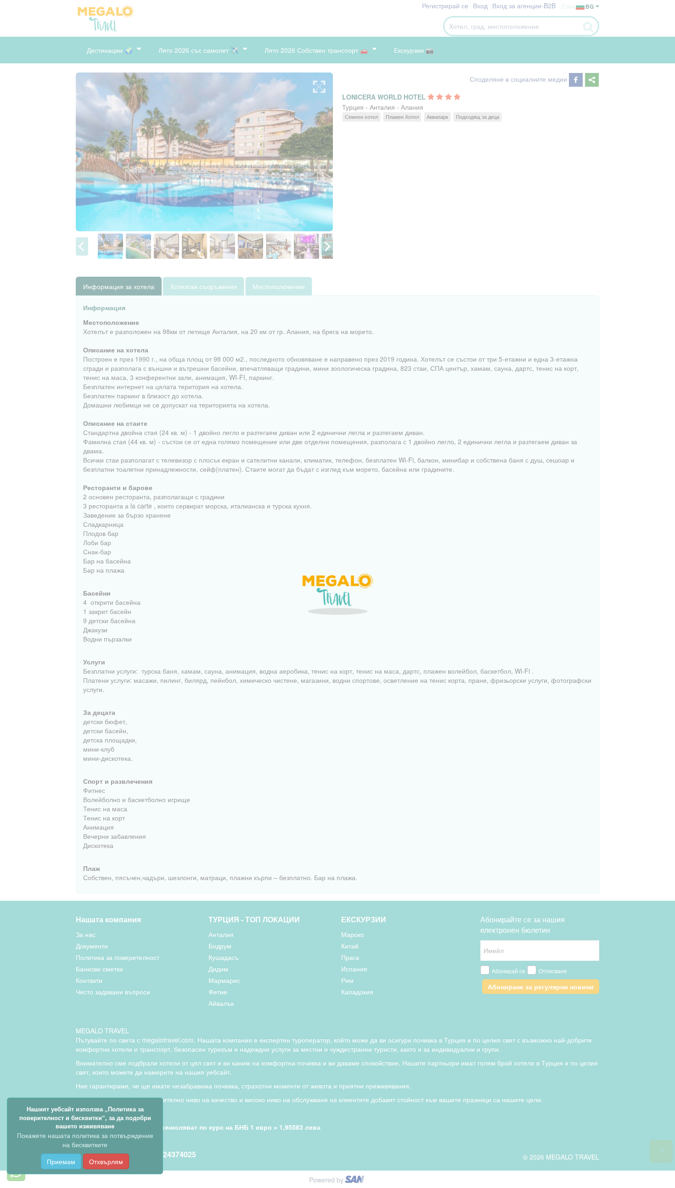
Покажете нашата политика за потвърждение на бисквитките (85, 1140)
